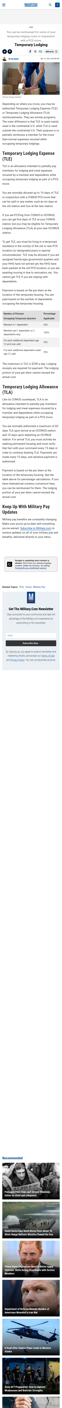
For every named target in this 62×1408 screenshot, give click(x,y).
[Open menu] (3, 5)
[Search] (50, 5)
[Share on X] (35, 51)
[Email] (40, 51)
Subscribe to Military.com (35, 528)
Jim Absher (15, 59)
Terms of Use (48, 655)
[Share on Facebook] (30, 51)
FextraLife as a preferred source (30, 568)
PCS (31, 27)
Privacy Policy (18, 659)
